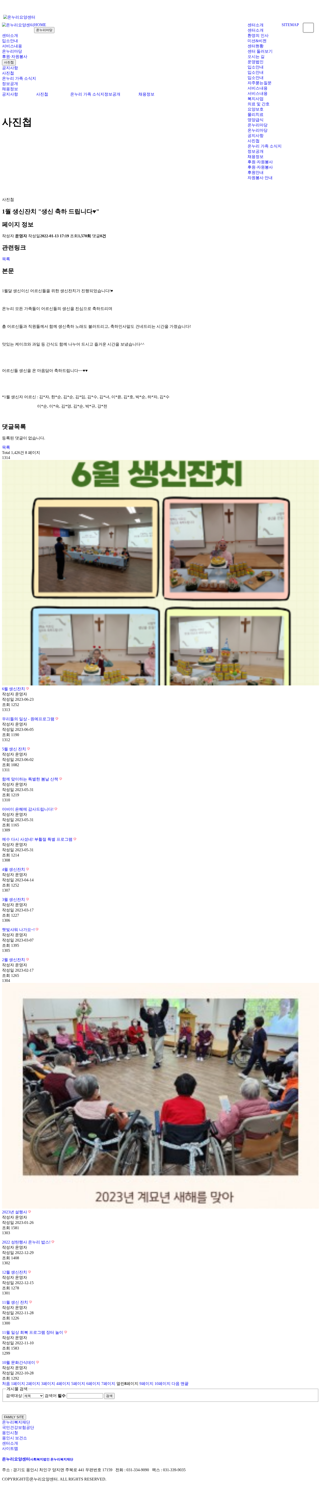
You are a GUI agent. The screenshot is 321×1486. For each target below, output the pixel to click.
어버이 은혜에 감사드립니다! (28, 809)
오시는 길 (256, 56)
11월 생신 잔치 (15, 1302)
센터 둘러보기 (260, 51)
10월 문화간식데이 (19, 1362)
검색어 (55, 1395)
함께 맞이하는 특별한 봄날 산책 (30, 779)
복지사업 (256, 99)
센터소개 (256, 25)
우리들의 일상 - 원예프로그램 (28, 719)
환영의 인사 (258, 35)
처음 (6, 1383)
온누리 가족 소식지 (19, 78)
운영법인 (256, 62)
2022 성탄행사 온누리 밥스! (26, 1242)
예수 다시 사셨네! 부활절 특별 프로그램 (37, 839)
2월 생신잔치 (14, 960)
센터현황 (256, 46)
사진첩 (9, 62)
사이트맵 (10, 1448)
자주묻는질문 (260, 83)
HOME (40, 25)
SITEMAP (290, 25)
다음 (176, 1383)
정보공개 (10, 84)
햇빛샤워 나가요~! (19, 929)
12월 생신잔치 (15, 1272)
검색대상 (14, 1395)
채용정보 (10, 89)
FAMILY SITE (14, 1417)
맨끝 (185, 1383)
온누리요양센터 (37, 1459)
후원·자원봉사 (14, 56)
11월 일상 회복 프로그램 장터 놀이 (33, 1332)
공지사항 (10, 68)
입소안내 (256, 67)
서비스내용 (258, 88)
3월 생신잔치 (14, 899)
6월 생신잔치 (14, 689)
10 (162, 1383)
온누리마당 (44, 30)
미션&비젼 (257, 41)
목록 (6, 259)
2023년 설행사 (15, 1212)
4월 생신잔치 (14, 869)
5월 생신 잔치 (14, 749)
